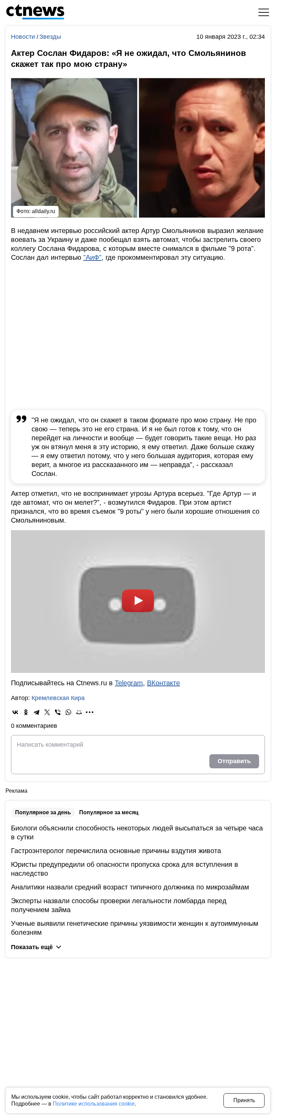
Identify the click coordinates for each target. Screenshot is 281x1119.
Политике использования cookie (94, 1104)
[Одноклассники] (26, 712)
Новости (24, 36)
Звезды (50, 36)
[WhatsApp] (68, 712)
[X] (47, 712)
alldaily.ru (43, 211)
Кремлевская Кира (58, 698)
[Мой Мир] (79, 712)
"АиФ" (92, 257)
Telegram (129, 683)
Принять (244, 1100)
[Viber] (57, 712)
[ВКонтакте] (15, 712)
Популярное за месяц (108, 812)
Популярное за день (43, 812)
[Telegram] (36, 712)
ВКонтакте (163, 683)
